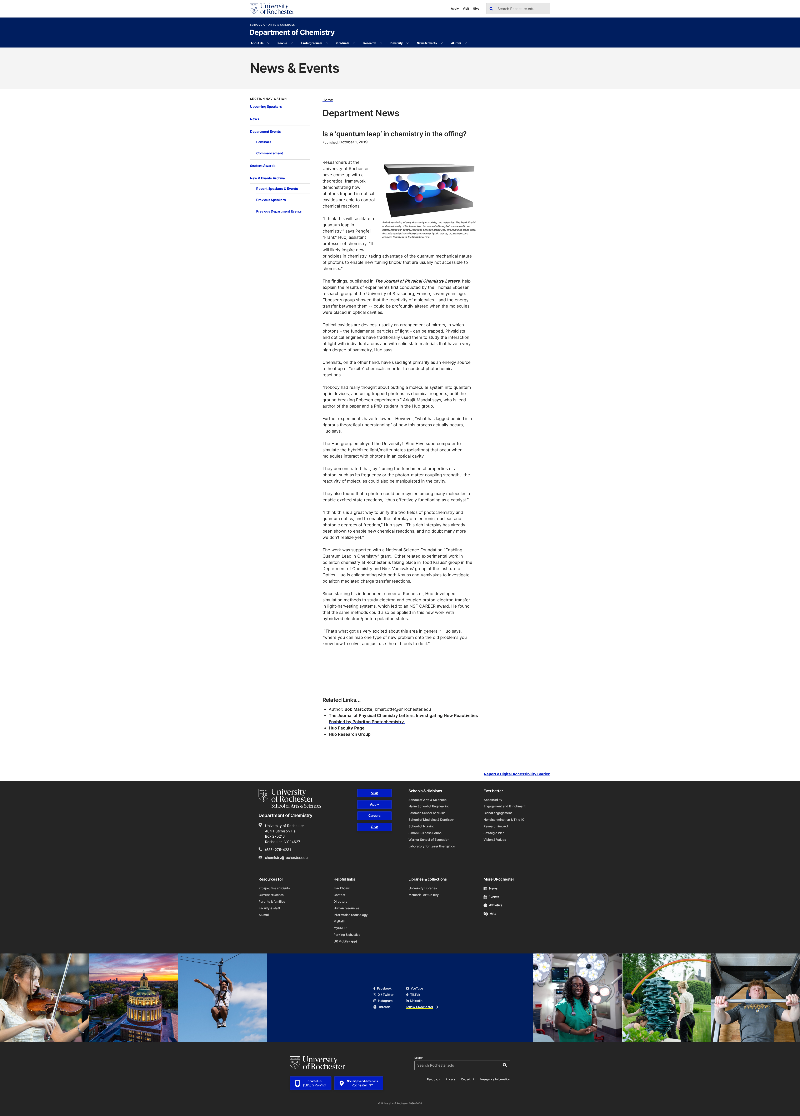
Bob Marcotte (358, 709)
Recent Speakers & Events (277, 188)
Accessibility (493, 800)
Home (327, 100)
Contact (339, 895)
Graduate (342, 43)
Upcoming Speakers (266, 106)
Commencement (269, 153)
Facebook (384, 988)
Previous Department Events (279, 211)
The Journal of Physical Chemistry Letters (417, 281)
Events (494, 897)
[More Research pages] (381, 43)
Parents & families (272, 901)
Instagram (385, 1000)
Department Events (265, 131)
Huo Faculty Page (347, 728)
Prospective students (274, 888)
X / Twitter (385, 994)
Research (369, 43)
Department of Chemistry (292, 32)
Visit (466, 8)
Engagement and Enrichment (505, 806)
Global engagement (498, 813)
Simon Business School (425, 833)
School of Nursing (421, 826)
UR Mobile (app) (345, 941)
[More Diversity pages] (407, 43)
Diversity (396, 43)
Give (476, 8)
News (254, 118)
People (282, 43)
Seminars (263, 141)
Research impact (496, 826)
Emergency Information (495, 1079)
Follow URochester (419, 1007)
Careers (374, 815)
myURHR (340, 928)
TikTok (415, 994)
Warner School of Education (429, 839)
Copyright (467, 1079)
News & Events (427, 43)
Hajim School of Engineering (429, 806)
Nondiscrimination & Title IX (504, 819)
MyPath (339, 921)
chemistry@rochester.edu (286, 857)
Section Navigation (268, 98)
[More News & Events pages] (441, 43)
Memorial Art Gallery (424, 895)
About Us (257, 43)
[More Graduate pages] (354, 43)
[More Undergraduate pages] (327, 43)
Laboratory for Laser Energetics (432, 846)
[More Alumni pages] (465, 43)
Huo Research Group (350, 734)
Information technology (351, 915)
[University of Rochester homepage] (272, 9)
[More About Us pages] (268, 43)
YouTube (417, 988)
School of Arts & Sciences (272, 24)
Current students (271, 895)
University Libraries (423, 888)
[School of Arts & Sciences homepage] (290, 798)
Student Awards (262, 165)
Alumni (456, 43)
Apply (455, 8)
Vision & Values (495, 839)
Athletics (495, 905)
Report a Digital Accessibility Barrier (517, 774)
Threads (384, 1007)
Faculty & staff (269, 908)
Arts (493, 913)
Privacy (450, 1079)
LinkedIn (416, 1000)
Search (418, 1057)
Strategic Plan (494, 833)
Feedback (433, 1079)
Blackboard (342, 888)
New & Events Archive (267, 178)
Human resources (346, 908)
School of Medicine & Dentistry (431, 819)
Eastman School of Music (427, 813)
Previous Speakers (271, 199)
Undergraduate (311, 43)
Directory (340, 901)
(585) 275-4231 (278, 849)
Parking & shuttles (347, 934)
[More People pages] (291, 43)
